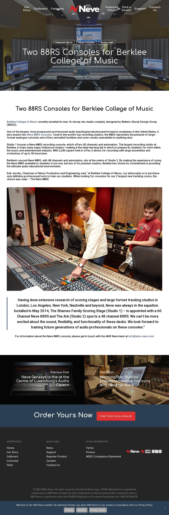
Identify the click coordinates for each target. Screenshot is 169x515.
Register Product (56, 456)
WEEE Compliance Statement (103, 456)
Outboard (12, 456)
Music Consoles (86, 42)
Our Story (12, 452)
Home (10, 448)
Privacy (90, 452)
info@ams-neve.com (141, 336)
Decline (82, 510)
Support (51, 452)
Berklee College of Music (22, 121)
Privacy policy (98, 510)
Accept (69, 510)
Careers (51, 460)
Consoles (12, 460)
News (49, 448)
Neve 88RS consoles (39, 134)
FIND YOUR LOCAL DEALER (116, 416)
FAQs (10, 465)
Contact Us (53, 465)
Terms (90, 448)
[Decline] (165, 508)
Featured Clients (64, 42)
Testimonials (106, 42)
